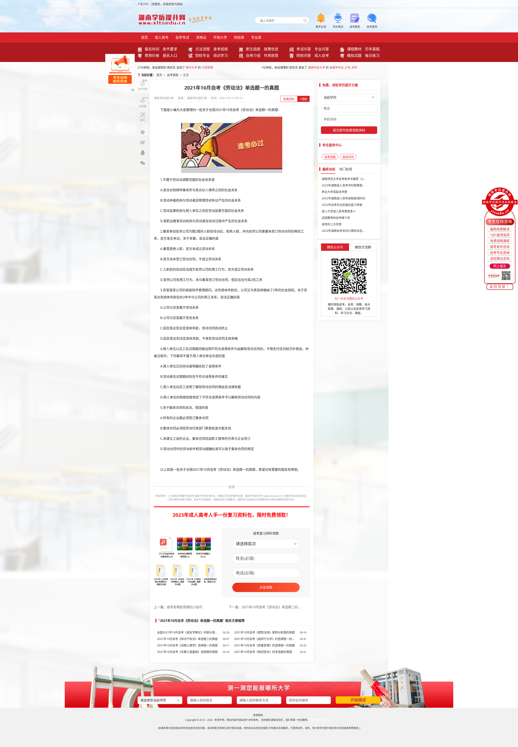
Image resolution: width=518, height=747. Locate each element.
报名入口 (170, 55)
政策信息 (271, 49)
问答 (291, 52)
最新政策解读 (500, 229)
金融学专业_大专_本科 (343, 66)
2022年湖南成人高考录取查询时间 (343, 198)
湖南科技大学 (316, 66)
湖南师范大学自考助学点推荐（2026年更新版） (349, 179)
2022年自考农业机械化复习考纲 (342, 205)
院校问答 (303, 55)
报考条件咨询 (500, 246)
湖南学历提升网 (164, 98)
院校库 (239, 37)
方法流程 (202, 49)
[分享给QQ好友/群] (143, 152)
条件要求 (170, 49)
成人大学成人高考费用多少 (339, 211)
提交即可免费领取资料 (349, 130)
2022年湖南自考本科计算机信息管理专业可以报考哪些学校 (349, 231)
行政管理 (207, 66)
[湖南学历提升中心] (163, 18)
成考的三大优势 (332, 224)
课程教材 (354, 49)
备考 (342, 52)
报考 (140, 52)
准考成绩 (220, 49)
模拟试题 (354, 55)
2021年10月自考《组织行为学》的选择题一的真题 (270, 639)
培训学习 (220, 55)
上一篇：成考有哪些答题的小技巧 (178, 607)
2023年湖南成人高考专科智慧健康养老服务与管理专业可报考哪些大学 (349, 185)
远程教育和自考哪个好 (336, 218)
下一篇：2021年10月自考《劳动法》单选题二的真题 (266, 607)
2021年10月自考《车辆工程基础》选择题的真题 (193, 652)
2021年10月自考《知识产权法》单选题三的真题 (193, 639)
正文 (186, 75)
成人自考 (321, 55)
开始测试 (358, 700)
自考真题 (172, 75)
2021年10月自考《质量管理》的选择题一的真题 (270, 645)
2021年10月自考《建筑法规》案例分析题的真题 (270, 632)
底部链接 (258, 715)
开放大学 (220, 37)
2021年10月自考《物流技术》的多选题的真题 (270, 652)
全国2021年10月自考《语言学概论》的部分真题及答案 (193, 632)
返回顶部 (498, 286)
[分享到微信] (143, 163)
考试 (190, 52)
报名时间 (152, 49)
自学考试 (182, 37)
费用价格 (152, 55)
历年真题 (372, 49)
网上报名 (499, 266)
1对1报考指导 (500, 235)
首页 (144, 37)
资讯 (241, 52)
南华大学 (191, 66)
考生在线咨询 (500, 221)
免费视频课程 (500, 241)
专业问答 (321, 49)
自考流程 (330, 157)
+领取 (303, 99)
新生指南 (253, 49)
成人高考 (162, 37)
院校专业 (202, 55)
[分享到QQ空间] (143, 132)
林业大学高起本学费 (334, 192)
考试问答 (303, 49)
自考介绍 (253, 55)
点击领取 (265, 587)
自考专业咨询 (500, 252)
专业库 (256, 37)
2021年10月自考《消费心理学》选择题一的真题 (193, 645)
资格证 (201, 37)
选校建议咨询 (500, 258)
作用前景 (271, 55)
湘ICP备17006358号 (321, 720)
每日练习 (372, 55)
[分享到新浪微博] (143, 142)
